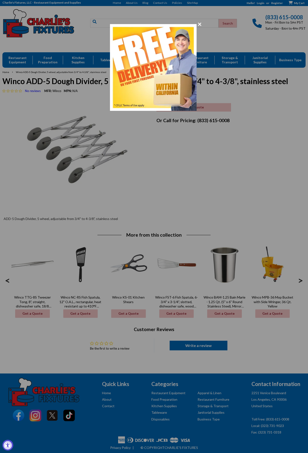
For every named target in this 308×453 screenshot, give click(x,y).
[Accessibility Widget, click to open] (7, 445)
